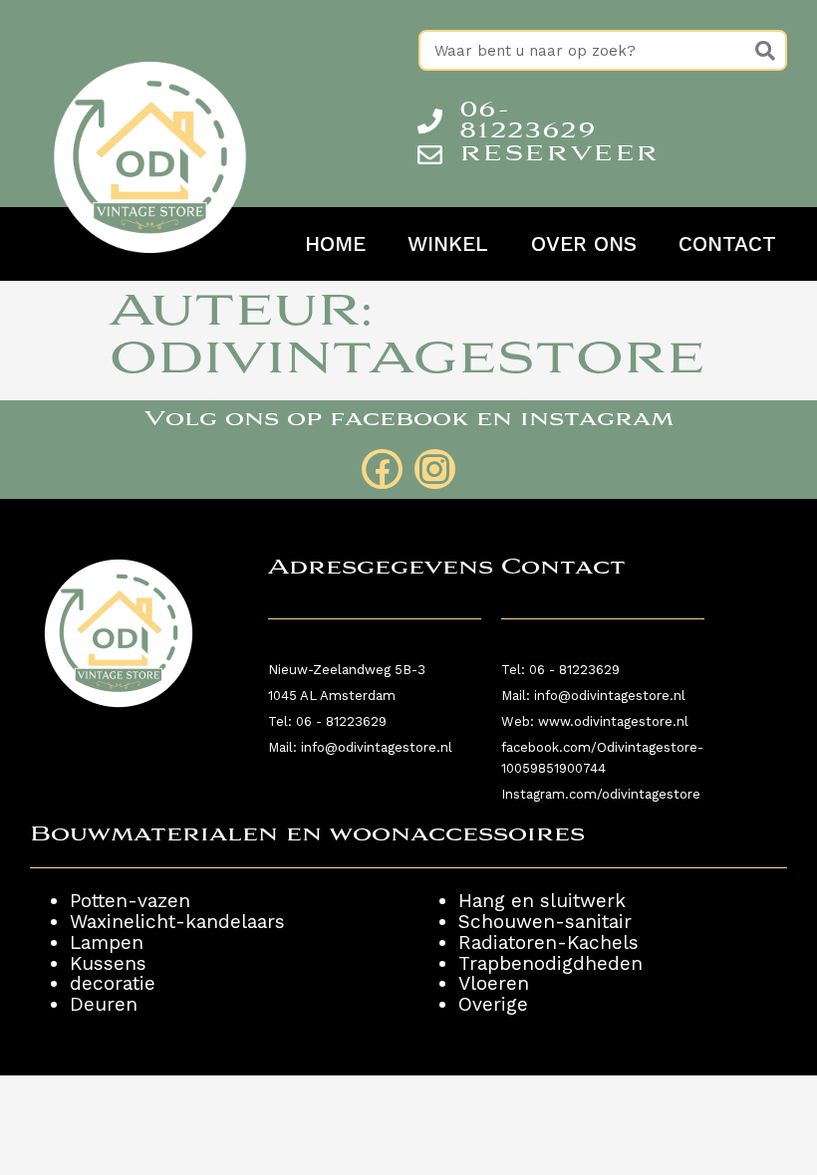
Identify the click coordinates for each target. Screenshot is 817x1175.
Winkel (448, 244)
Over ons (584, 244)
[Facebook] (382, 469)
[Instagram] (434, 469)
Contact (727, 244)
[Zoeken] (764, 50)
